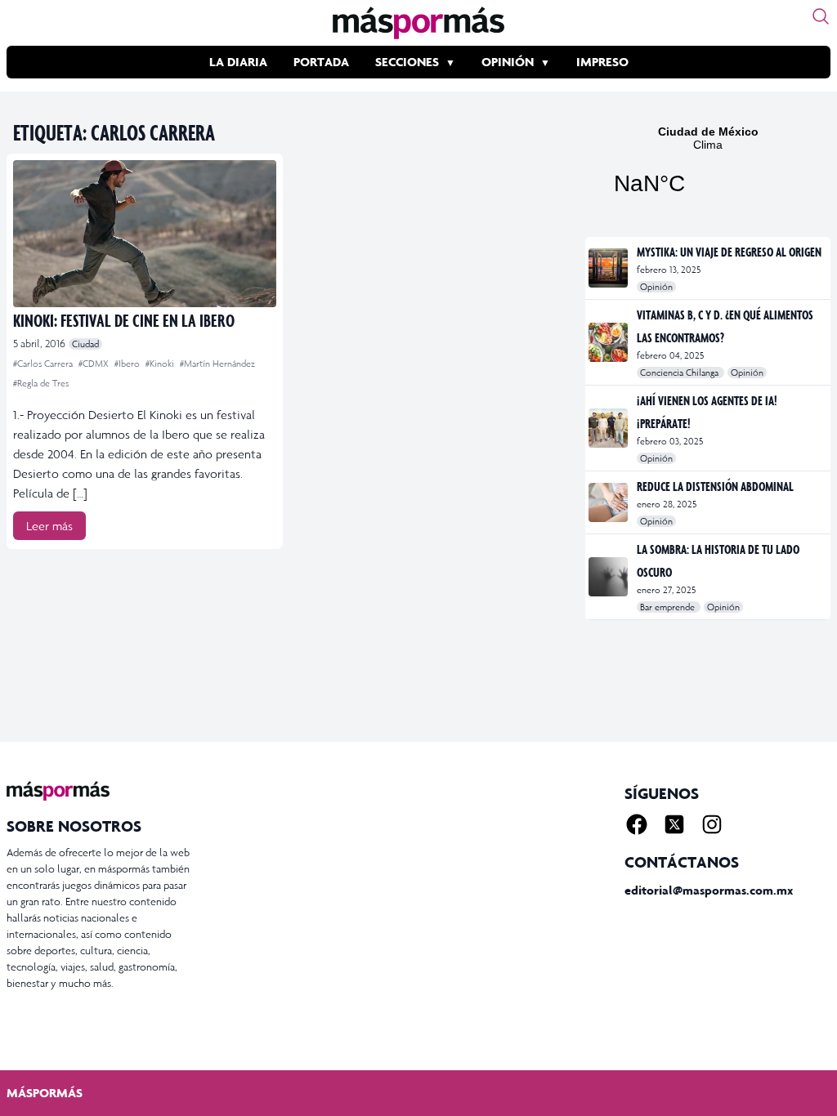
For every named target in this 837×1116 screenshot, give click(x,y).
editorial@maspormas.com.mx (708, 890)
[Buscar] (820, 16)
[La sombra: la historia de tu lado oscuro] (609, 576)
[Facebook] (636, 824)
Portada (321, 61)
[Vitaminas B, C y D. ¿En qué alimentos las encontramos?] (609, 342)
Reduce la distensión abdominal (715, 486)
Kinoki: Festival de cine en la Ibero (124, 320)
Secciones (407, 61)
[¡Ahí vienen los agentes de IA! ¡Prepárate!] (609, 428)
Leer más (49, 525)
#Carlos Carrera (44, 363)
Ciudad (85, 344)
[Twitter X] (674, 824)
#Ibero (128, 363)
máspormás (45, 1092)
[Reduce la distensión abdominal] (609, 502)
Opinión (507, 61)
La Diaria (238, 61)
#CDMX (94, 363)
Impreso (602, 61)
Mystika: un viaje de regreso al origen (729, 251)
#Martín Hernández (217, 363)
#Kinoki (161, 363)
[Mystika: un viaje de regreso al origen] (609, 268)
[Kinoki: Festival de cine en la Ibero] (144, 233)
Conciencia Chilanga (680, 372)
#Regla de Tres (41, 383)
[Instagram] (712, 824)
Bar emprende (668, 607)
